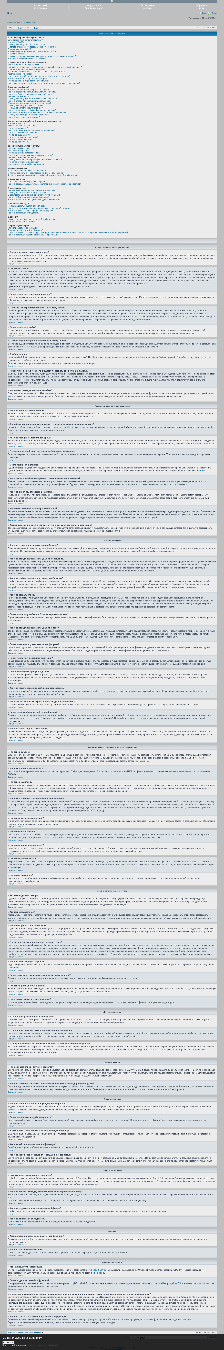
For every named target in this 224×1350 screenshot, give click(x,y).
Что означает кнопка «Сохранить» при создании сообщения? (37, 112)
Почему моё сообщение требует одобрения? (29, 115)
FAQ (204, 13)
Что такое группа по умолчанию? (23, 162)
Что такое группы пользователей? (24, 153)
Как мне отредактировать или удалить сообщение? (32, 92)
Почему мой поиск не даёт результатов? (27, 193)
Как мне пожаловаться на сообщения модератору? (32, 110)
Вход (11, 13)
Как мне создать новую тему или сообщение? (29, 89)
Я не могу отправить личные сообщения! (27, 171)
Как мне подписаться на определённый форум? (30, 210)
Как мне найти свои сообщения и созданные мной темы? (34, 199)
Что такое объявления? (19, 135)
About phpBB (99, 1273)
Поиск (214, 13)
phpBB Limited (99, 1270)
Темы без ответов (14, 22)
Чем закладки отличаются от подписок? (26, 206)
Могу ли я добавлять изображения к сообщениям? (31, 130)
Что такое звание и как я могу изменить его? (28, 81)
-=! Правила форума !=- (17, 28)
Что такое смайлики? (18, 128)
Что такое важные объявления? (23, 133)
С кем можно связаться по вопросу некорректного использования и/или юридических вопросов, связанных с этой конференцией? (69, 232)
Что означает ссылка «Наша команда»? (26, 164)
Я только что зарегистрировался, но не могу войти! (32, 47)
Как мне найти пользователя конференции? (28, 197)
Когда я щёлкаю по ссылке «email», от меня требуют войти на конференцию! (44, 83)
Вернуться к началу (15, 264)
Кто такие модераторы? (19, 150)
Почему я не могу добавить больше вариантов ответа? (33, 99)
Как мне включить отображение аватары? (27, 78)
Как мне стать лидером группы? (23, 157)
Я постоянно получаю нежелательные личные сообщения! (35, 173)
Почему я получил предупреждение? (25, 108)
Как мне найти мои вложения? (22, 221)
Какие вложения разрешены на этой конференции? (32, 219)
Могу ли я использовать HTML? (22, 126)
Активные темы (29, 22)
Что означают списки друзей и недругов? (27, 182)
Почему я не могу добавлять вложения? (26, 105)
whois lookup (198, 1297)
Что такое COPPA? (17, 42)
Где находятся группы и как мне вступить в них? (30, 155)
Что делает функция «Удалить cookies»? (27, 58)
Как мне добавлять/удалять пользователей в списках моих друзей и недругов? (44, 184)
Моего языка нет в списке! (20, 74)
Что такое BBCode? (17, 123)
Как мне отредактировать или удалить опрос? (29, 101)
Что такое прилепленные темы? (23, 137)
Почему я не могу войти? (19, 49)
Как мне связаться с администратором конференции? (33, 235)
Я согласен (8, 1342)
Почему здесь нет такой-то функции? (25, 230)
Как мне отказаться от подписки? (23, 213)
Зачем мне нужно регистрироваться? (25, 40)
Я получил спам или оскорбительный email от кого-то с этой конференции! (43, 175)
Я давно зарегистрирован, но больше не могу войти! (32, 51)
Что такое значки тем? (18, 142)
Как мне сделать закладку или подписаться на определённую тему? (40, 208)
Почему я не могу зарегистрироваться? (26, 44)
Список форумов (34, 28)
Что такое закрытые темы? (20, 139)
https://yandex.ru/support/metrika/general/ (42, 1345)
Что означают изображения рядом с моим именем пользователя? (39, 76)
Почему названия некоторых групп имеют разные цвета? (35, 160)
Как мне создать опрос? (19, 96)
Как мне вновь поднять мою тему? (24, 117)
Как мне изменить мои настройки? (24, 65)
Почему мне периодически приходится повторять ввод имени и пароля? (42, 56)
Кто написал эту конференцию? (23, 228)
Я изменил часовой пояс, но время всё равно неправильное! (36, 72)
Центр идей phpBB (171, 1283)
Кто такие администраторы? (21, 148)
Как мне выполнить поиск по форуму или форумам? (32, 190)
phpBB (200, 470)
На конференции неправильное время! (26, 69)
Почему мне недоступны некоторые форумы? (29, 103)
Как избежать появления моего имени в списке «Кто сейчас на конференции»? (45, 67)
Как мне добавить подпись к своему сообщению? (31, 94)
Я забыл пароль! (16, 54)
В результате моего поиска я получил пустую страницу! (34, 195)
